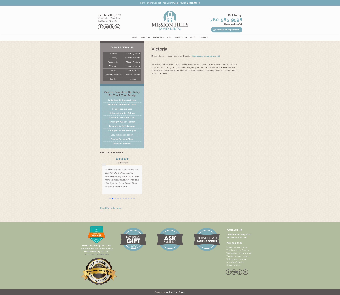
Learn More (193, 2)
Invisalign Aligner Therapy (122, 122)
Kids (169, 38)
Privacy (182, 292)
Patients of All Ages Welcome (122, 100)
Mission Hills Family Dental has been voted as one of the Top (96, 247)
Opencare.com (101, 255)
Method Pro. (171, 292)
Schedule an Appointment (227, 30)
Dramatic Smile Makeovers (122, 126)
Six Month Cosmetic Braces (122, 118)
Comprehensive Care (122, 109)
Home (135, 38)
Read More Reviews (111, 208)
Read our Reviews (122, 143)
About (144, 38)
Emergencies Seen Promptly (122, 130)
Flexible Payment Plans (122, 139)
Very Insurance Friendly (122, 135)
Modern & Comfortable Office (122, 104)
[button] (110, 198)
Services (157, 38)
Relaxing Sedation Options (122, 113)
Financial (180, 38)
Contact (203, 38)
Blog (193, 38)
